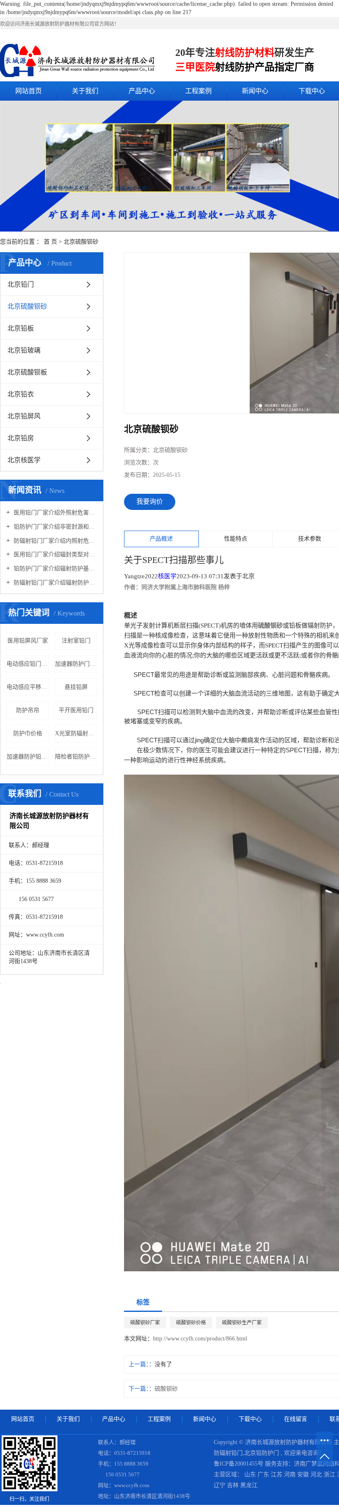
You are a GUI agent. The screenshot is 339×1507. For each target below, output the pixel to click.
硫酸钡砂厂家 (145, 1323)
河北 (317, 1474)
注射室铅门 (76, 641)
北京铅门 (20, 284)
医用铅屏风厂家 (27, 641)
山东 (251, 1474)
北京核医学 (24, 460)
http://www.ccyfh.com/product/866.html (200, 1339)
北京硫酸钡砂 (81, 242)
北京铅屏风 (24, 416)
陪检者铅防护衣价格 (76, 757)
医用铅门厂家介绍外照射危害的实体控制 (54, 513)
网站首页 (28, 90)
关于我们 (85, 90)
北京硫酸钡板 (27, 372)
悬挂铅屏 (76, 687)
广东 (264, 1474)
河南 (290, 1474)
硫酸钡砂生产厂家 (242, 1323)
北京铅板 (20, 328)
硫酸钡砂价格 (191, 1323)
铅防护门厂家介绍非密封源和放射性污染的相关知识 (54, 527)
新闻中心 (255, 90)
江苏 (277, 1474)
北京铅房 (20, 438)
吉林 (233, 1485)
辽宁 (220, 1485)
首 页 (50, 242)
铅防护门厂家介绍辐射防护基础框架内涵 (54, 568)
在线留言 (295, 1419)
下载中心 (250, 1419)
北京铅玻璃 (24, 350)
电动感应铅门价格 (28, 664)
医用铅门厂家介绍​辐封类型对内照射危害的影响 (54, 554)
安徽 (303, 1474)
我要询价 (149, 501)
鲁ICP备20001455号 (238, 1464)
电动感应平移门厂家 (28, 687)
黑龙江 (249, 1485)
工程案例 (198, 90)
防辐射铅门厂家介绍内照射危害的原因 (54, 541)
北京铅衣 (20, 394)
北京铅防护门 (261, 1453)
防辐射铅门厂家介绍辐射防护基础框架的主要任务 (54, 583)
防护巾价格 (27, 733)
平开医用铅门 (76, 710)
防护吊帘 (27, 710)
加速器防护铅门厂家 (28, 757)
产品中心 (142, 90)
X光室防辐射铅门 (76, 733)
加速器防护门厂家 (76, 664)
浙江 (330, 1474)
